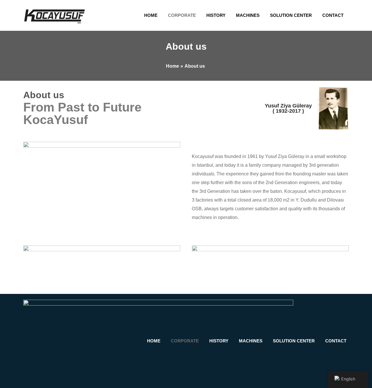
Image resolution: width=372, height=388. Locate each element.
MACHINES (248, 15)
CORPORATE (182, 15)
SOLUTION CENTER (291, 15)
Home (172, 66)
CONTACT (333, 15)
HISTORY (216, 15)
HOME (151, 15)
